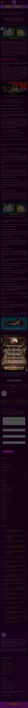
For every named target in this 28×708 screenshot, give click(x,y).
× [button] (24, 339)
